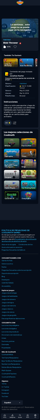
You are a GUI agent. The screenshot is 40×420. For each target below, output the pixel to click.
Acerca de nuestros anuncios (12, 247)
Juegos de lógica (8, 303)
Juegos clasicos (7, 309)
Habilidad (7, 40)
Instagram (5, 390)
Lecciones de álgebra (9, 329)
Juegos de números (9, 299)
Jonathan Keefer (17, 76)
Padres (4, 267)
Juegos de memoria (9, 306)
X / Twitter (5, 387)
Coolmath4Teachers (9, 374)
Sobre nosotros (7, 264)
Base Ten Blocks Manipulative (12, 361)
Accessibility (6, 286)
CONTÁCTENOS (7, 283)
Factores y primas (8, 341)
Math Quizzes (6, 370)
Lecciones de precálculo (10, 332)
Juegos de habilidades (10, 296)
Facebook (5, 393)
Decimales (5, 344)
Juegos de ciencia (8, 312)
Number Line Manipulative (11, 364)
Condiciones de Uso (26, 244)
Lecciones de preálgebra (10, 325)
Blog (3, 276)
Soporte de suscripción (10, 273)
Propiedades (6, 348)
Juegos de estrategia (9, 293)
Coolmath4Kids (7, 355)
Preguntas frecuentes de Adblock (13, 250)
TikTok (4, 384)
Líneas (4, 338)
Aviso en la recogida (9, 244)
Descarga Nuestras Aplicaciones (13, 318)
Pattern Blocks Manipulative (11, 367)
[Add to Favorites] (15, 46)
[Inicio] (20, 3)
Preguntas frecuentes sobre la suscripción (16, 270)
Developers (6, 280)
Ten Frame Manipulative (10, 358)
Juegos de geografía (9, 315)
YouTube (5, 396)
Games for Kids (7, 261)
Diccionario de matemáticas (12, 335)
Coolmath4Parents (8, 377)
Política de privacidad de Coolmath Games (16, 231)
